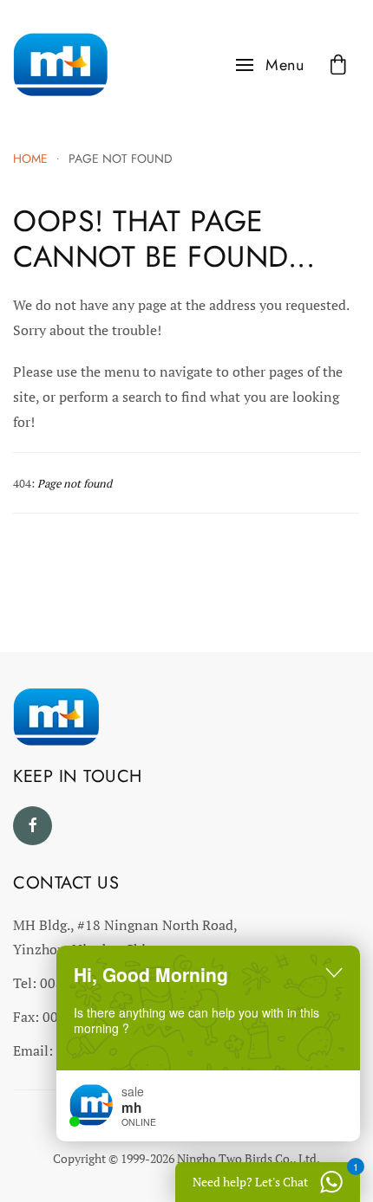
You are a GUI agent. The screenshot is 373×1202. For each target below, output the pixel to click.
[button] (270, 65)
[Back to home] (60, 65)
